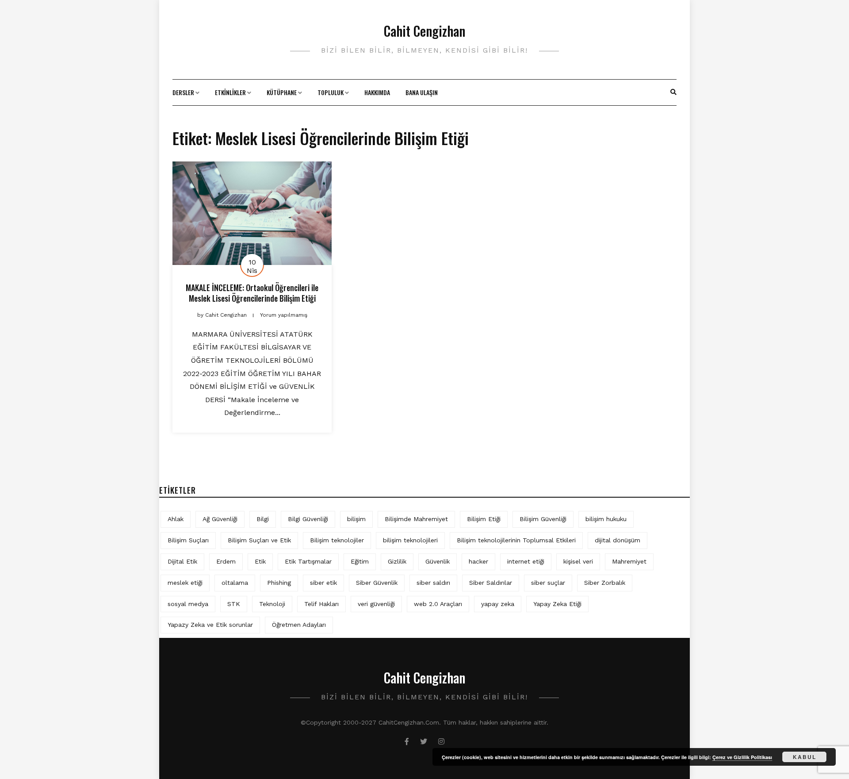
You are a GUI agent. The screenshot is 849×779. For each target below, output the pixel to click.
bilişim (356, 518)
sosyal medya (188, 603)
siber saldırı (433, 582)
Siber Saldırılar (490, 582)
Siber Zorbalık (604, 582)
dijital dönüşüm (617, 540)
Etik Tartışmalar (308, 561)
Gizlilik (397, 561)
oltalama (235, 582)
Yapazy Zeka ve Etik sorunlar (210, 624)
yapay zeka (497, 603)
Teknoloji (272, 603)
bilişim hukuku (606, 518)
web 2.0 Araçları (438, 603)
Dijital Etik (182, 561)
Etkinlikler (230, 92)
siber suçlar (548, 582)
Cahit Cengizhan (424, 31)
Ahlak (176, 518)
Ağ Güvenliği (220, 518)
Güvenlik (437, 561)
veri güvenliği (376, 603)
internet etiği (525, 561)
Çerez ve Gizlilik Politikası (742, 757)
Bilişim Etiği (484, 518)
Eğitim (360, 561)
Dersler (183, 92)
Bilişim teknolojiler (337, 540)
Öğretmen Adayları (299, 624)
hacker (478, 561)
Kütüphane (282, 92)
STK (233, 603)
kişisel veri (578, 561)
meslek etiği (185, 582)
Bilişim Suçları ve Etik (259, 540)
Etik (260, 561)
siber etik (323, 582)
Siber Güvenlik (377, 582)
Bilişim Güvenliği (543, 518)
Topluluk (330, 92)
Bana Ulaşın (421, 92)
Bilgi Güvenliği (308, 518)
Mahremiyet (629, 561)
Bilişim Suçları (188, 540)
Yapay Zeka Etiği (557, 603)
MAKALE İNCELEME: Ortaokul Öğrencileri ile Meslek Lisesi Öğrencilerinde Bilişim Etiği (252, 292)
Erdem (226, 561)
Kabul (804, 757)
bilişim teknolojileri (410, 540)
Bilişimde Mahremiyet (416, 518)
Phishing (279, 582)
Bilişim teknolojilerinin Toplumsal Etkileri (516, 540)
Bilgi (262, 518)
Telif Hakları (321, 603)
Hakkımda (377, 92)
